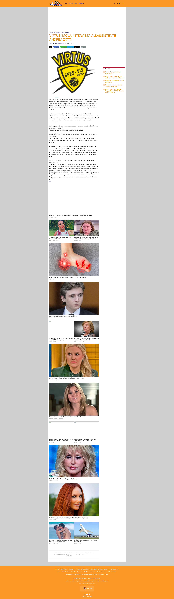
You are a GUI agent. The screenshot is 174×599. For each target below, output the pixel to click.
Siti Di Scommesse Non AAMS (92, 571)
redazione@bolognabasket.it (89, 583)
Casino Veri (80, 571)
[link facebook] (117, 3)
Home (51, 32)
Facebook (57, 47)
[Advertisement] (87, 21)
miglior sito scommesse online (102, 569)
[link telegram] (119, 3)
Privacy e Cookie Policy (62, 569)
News (66, 3)
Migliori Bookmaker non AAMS (90, 574)
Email (84, 47)
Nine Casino (114, 571)
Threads (78, 47)
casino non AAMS (105, 571)
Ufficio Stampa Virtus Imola (57, 43)
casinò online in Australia (63, 571)
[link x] (115, 3)
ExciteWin (73, 571)
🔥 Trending (106, 69)
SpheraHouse (89, 596)
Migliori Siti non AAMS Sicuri (73, 574)
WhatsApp (64, 47)
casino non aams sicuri (87, 569)
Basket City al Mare (79, 3)
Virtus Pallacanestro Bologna (61, 32)
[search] (123, 3)
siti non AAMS (114, 569)
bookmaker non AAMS (74, 569)
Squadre (71, 3)
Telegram (71, 47)
